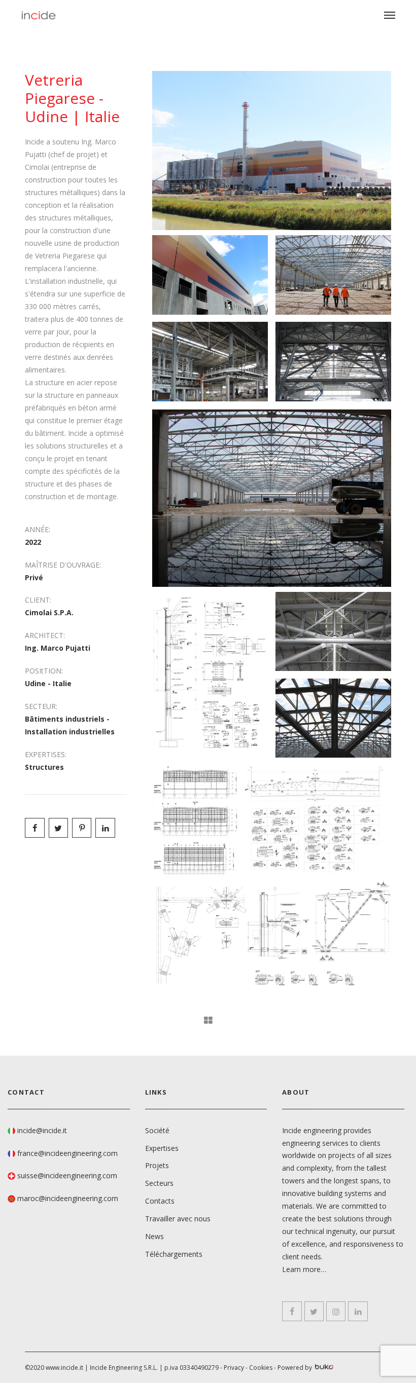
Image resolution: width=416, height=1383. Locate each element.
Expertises (162, 1148)
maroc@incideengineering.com (67, 1198)
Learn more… (304, 1269)
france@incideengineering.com (67, 1153)
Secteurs (159, 1183)
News (154, 1236)
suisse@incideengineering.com (67, 1175)
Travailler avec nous (178, 1218)
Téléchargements (173, 1254)
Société (157, 1130)
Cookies (260, 1367)
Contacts (160, 1201)
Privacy (234, 1367)
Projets (157, 1165)
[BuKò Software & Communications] (323, 1367)
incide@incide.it (42, 1130)
